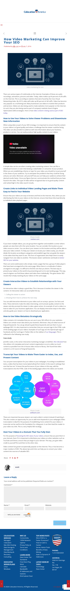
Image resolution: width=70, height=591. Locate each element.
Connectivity (24, 538)
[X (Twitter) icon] (56, 587)
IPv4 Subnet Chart (26, 576)
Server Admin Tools (43, 547)
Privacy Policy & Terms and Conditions (25, 547)
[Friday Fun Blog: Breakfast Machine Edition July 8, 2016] (68, 583)
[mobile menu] (1, 24)
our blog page (51, 332)
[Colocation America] (35, 11)
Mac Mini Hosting (10, 545)
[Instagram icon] (60, 587)
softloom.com (35, 413)
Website (48, 505)
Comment (8, 485)
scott (17, 46)
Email (27, 505)
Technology (40, 567)
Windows (7, 569)
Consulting (7, 557)
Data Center (40, 569)
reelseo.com (35, 239)
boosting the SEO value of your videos (30, 436)
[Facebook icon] (54, 587)
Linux (6, 567)
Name (6, 505)
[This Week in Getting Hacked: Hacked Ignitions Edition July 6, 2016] (1, 583)
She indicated (58, 342)
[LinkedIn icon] (58, 587)
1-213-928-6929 (58, 553)
